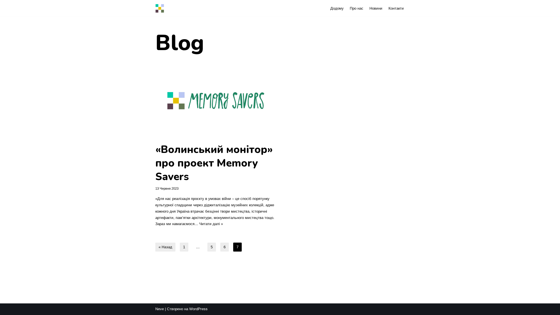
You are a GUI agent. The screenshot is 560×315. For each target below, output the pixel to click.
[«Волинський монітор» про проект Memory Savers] (216, 100)
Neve (159, 309)
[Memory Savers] (159, 8)
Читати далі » (211, 224)
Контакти (396, 8)
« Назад (165, 247)
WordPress (198, 309)
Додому (337, 8)
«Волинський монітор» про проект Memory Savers (214, 163)
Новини (375, 8)
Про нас (356, 8)
